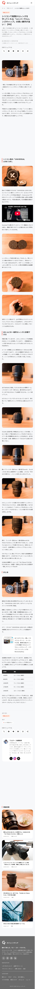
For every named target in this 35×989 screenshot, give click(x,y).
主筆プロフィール (18, 966)
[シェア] (28, 51)
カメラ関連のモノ (8, 722)
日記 (24, 968)
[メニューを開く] (31, 2)
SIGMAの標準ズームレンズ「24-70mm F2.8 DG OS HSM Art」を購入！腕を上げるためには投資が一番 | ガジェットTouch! (17, 564)
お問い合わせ (18, 968)
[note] (18, 758)
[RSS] (15, 958)
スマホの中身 (5, 979)
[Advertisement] (17, 136)
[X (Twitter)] (11, 758)
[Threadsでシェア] (23, 51)
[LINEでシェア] (13, 51)
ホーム (3, 8)
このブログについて (7, 966)
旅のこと (4, 977)
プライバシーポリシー (7, 968)
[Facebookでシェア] (9, 51)
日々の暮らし (21, 977)
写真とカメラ (10, 8)
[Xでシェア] (4, 51)
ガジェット (21, 979)
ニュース (28, 979)
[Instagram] (14, 758)
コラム (14, 977)
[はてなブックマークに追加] (18, 51)
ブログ (9, 977)
